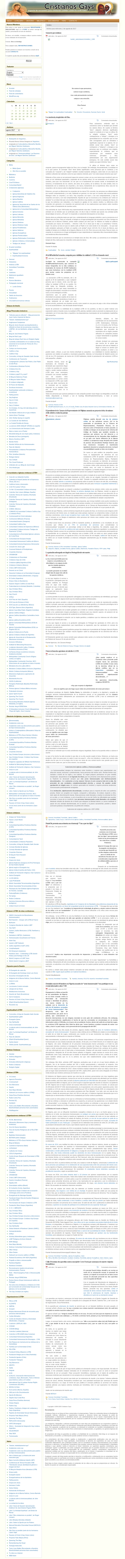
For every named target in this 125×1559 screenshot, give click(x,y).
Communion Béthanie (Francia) (19, 519)
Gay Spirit (12, 928)
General (50, 404)
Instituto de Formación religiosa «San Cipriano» (25, 767)
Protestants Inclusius (16, 691)
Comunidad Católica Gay (17, 524)
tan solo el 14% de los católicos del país (65, 529)
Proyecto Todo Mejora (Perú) (18, 1415)
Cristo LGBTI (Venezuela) (17, 568)
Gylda (11, 1368)
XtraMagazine (13, 1110)
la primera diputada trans (85, 491)
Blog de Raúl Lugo (15, 336)
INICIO (9, 21)
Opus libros (13, 1528)
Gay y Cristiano (14, 405)
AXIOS (11, 1132)
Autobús (74, 978)
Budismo (12, 177)
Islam (82, 1256)
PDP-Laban (102, 548)
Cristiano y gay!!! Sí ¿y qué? (18, 374)
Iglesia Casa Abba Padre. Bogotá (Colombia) (24, 610)
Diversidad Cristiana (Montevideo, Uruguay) (23, 576)
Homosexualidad (103, 819)
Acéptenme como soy (16, 723)
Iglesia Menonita (18, 217)
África (50, 1258)
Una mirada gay (14, 467)
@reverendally (14, 720)
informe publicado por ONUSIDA (85, 1080)
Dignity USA (13, 1183)
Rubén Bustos (95, 1399)
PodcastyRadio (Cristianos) (18, 893)
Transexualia (13, 1436)
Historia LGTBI (58, 404)
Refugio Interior (14, 457)
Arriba (114, 1407)
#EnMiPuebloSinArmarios (55, 406)
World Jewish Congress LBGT (19, 961)
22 (16, 116)
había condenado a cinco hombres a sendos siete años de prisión (80, 1200)
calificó (102, 535)
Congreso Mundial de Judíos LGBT (20, 925)
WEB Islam (12, 1556)
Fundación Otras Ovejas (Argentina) (21, 1205)
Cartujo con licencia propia (18, 348)
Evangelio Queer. (15, 1019)
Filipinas (57, 548)
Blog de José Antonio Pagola (18, 334)
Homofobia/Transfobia (90, 819)
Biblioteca (12, 174)
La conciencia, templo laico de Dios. (58, 117)
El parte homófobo (15, 247)
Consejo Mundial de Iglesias (18, 847)
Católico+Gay (13, 354)
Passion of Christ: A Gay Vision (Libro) (21, 803)
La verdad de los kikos (16, 1503)
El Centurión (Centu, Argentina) (19, 1188)
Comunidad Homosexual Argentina (20, 1337)
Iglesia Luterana (18, 214)
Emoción (79, 112)
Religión (73, 250)
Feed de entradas (15, 91)
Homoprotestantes (15, 1231)
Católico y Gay (14, 351)
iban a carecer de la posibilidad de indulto (91, 1231)
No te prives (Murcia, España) (19, 1390)
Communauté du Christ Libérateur (20, 516)
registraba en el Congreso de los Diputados (81, 904)
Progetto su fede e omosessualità (20, 1260)
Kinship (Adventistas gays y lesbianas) (22, 1236)
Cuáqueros (16, 191)
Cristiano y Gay (14, 371)
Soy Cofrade (13, 460)
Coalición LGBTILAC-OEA (17, 1323)
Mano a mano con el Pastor (18, 431)
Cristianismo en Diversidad (18, 557)
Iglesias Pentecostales (20, 235)
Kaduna (106, 1258)
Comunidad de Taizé (16, 839)
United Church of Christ (17, 906)
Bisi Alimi (54, 1258)
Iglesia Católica (82, 546)
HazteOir (92, 978)
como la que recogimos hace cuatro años (75, 515)
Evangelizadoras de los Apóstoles (20, 1477)
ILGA (10, 1373)
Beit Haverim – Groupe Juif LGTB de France (23, 920)
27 (35, 116)
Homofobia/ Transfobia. (70, 546)
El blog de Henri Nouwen (17, 855)
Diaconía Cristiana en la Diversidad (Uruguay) (24, 573)
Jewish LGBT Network (16, 943)
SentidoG (12, 1103)
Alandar (11, 1054)
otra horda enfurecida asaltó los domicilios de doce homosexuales (77, 1153)
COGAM (12, 1326)
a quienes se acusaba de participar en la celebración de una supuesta (80, 1205)
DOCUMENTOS (53, 21)
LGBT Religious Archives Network (20, 1239)
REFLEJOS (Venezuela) (17, 1421)
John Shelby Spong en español (19, 418)
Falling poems (13, 395)
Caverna (12, 180)
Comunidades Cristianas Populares (21, 842)
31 (23, 119)
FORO (64, 21)
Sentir (103, 112)
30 (20, 119)
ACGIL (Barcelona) (15, 1120)
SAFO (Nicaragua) (15, 1423)
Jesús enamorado (15, 1025)
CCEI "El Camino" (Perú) (17, 487)
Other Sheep (13, 1250)
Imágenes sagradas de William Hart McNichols (24, 762)
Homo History (13, 1488)
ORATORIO (30, 21)
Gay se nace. (13, 403)
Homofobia (83, 1258)
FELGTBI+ (12, 1349)
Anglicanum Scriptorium (17, 322)
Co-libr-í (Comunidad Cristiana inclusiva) (22, 489)
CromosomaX (13, 1082)
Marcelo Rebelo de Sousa (65, 646)
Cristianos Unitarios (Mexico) (18, 565)
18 (27, 114)
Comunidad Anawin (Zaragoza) (19, 521)
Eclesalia (12, 1059)
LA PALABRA (19, 21)
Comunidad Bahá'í (15, 185)
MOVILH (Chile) (14, 1387)
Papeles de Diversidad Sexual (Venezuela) (23, 1413)
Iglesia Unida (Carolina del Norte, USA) (22, 870)
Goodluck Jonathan (73, 1258)
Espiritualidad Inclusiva (20, 256)
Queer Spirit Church (15, 694)
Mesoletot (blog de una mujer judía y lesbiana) (24, 434)
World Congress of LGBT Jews (19, 958)
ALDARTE (12, 1304)
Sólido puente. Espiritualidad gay (20, 1045)
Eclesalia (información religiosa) (19, 1062)
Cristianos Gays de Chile (17, 560)
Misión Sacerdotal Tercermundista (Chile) (22, 886)
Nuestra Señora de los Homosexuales (21, 444)
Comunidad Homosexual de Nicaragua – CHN (24, 1339)
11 (27, 111)
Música (11, 278)
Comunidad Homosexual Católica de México (24, 541)
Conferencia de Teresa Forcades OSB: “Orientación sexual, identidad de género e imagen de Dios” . (23, 1465)
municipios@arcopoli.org (54, 398)
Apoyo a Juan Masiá (16, 820)
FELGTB (86, 978)
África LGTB (13, 1301)
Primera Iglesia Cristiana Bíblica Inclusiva (22, 688)
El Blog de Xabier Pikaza (17, 379)
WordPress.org (14, 96)
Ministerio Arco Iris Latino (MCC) (19, 666)
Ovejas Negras (14, 1403)
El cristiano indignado (16, 382)
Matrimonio (84, 548)
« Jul (6, 123)
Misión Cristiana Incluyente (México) (21, 671)
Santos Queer (13, 1042)
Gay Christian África (15, 589)
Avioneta (80, 978)
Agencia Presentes (15, 1079)
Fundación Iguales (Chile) (17, 1357)
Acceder (12, 88)
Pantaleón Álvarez (93, 548)
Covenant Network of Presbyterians (20, 549)
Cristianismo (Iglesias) (16, 188)
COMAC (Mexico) (15, 509)
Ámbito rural (78, 406)
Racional (93, 112)
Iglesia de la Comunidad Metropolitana (25, 209)
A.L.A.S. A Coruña (69, 406)
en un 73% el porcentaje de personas (81, 525)
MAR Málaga (13, 1242)
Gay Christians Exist (15, 1223)
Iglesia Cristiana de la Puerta (18, 632)
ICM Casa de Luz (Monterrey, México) (21, 605)
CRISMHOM (13, 554)
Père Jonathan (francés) (17, 454)
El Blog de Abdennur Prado (18, 377)
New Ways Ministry (15, 1090)
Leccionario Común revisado (18, 986)
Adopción (51, 548)
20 (35, 114)
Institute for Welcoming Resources (20, 645)
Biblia (11, 165)
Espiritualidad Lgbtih (16, 1017)
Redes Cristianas (15, 898)
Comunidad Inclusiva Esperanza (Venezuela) (24, 544)
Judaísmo (12, 272)
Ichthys (11, 597)
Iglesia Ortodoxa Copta (20, 225)
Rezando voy (13, 1005)
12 (31, 111)
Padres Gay (13, 1406)
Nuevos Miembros (15, 280)
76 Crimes (12, 1077)
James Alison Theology (16, 415)
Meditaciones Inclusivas (17, 991)
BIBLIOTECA (41, 21)
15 (16, 114)
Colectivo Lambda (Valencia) (18, 1331)
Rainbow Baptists (15, 1263)
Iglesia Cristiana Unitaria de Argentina (21, 635)
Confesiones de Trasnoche (18, 359)
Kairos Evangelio (14, 875)
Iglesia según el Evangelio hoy (19, 867)
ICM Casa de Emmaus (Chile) (19, 602)
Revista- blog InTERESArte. (18, 706)
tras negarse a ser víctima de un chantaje (70, 1191)
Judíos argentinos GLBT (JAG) (19, 946)
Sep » (11, 123)
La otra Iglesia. (14, 878)
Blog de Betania (14, 1143)
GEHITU (12, 1365)
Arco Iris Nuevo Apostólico (17, 1127)
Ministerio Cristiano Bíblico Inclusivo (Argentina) (25, 669)
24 (23, 116)
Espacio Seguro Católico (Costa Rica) (21, 584)
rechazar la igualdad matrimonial (105, 484)
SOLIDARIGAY (14, 1431)
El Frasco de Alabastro (16, 385)
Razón (99, 112)
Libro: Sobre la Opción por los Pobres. (21, 791)
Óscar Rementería (84, 1399)
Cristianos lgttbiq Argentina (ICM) (20, 562)
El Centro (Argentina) (16, 578)
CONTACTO (73, 21)
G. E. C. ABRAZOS (15, 1208)
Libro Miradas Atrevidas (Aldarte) (20, 1520)
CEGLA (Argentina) (15, 1153)
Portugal (76, 646)
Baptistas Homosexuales (17, 1135)
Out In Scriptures (14, 997)
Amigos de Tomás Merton (17, 817)
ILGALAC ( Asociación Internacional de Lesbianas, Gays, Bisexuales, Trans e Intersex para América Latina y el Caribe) (24, 1378)
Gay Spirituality (14, 1022)
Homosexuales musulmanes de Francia (22, 938)
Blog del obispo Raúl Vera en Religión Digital (24, 339)
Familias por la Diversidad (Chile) (20, 1347)
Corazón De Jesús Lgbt (17, 547)
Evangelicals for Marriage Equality (20, 1195)
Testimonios (13, 298)
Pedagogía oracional (16, 283)
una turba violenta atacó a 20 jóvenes (73, 1175)
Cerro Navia (52, 1399)
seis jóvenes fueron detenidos (104, 1183)
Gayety (11, 1087)
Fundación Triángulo (16, 1360)
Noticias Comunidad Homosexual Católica (23, 1247)
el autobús (51, 868)
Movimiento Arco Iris (15, 678)
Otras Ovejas (13, 1252)
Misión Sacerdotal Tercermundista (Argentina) (24, 883)
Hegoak (11, 1370)
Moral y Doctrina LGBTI (16, 439)
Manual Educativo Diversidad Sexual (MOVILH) (25, 1525)
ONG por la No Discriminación (19, 1392)
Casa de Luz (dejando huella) (19, 477)
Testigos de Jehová (19, 243)
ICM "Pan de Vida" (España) (18, 599)
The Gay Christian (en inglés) (18, 1291)
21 (12, 116)
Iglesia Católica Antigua (17, 613)
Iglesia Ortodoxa (18, 222)
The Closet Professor (16, 462)
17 (23, 114)
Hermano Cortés (14, 1485)
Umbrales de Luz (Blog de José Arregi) (22, 465)
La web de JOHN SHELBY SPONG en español (24, 426)
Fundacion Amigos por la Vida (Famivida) (22, 1354)
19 (31, 114)
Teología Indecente (15, 1546)
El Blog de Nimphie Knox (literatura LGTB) (23, 1469)
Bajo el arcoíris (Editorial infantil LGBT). (22, 1460)
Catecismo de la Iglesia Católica (74, 819)
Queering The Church (16, 696)
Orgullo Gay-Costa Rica (17, 1398)
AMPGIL (12, 1306)
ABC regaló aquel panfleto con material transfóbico (69, 972)
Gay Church (13, 594)
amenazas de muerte (67, 1306)
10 (23, 111)
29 (16, 119)
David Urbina (60, 1399)
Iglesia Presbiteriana (19, 228)
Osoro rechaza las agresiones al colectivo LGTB (62, 651)
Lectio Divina (17, 286)
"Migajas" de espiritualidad (56, 112)
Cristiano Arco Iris (15, 369)
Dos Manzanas (14, 1085)
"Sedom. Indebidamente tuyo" (19, 320)
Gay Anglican (13, 397)
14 (12, 114)
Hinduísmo (12, 262)
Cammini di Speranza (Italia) (18, 1146)
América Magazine (15, 1057)
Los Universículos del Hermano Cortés (22, 428)
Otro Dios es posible (19, 171)
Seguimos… (23, 139)
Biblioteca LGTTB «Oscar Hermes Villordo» (23, 735)
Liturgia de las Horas (16, 989)
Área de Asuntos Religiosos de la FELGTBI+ (23, 1130)
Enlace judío (13, 1472)
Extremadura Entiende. (105, 406)
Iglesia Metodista (18, 220)
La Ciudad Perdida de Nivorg (18, 423)
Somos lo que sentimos (53, 33)
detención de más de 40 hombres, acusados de (57, 1007)
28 (12, 119)
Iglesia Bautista (18, 199)
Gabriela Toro (69, 1399)
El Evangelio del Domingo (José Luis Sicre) (23, 973)
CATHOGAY (13, 1148)
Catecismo (99, 670)
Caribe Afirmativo (14, 1316)
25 (27, 116)
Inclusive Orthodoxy (15, 642)
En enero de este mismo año (85, 1238)
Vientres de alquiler (84, 646)
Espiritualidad (68, 112)
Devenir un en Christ (16, 570)
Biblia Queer (17, 168)
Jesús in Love (13, 770)
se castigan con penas (88, 1114)
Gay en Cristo (13, 400)
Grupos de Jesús (14, 860)
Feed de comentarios (16, 94)
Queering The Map (15, 1418)
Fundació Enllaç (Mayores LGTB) (20, 1352)
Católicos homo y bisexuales (18, 484)
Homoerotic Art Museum (17, 1490)
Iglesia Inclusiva (18, 212)
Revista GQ (13, 1100)
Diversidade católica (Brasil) (18, 1185)
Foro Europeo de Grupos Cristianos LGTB (23, 1203)
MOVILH (53, 1394)
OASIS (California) (15, 681)
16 (20, 114)
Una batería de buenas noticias (19, 301)
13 (35, 111)
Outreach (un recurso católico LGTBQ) (21, 1092)
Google (21, 77)
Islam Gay (12, 940)
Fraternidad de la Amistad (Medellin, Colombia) (24, 586)
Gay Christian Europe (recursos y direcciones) (24, 754)
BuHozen (12, 922)
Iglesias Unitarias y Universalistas (24, 241)
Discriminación (62, 1258)
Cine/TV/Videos (14, 182)
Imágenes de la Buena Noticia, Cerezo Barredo (24, 978)
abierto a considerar (65, 481)
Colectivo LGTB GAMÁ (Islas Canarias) (22, 1334)
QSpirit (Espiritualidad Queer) (19, 1002)
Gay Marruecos (14, 1362)
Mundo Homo (13, 442)
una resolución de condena (78, 1210)
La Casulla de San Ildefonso (18, 421)
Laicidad (67, 250)
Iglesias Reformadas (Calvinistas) (24, 238)
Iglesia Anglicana (18, 197)
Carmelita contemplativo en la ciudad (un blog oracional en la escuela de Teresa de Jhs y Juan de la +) (24, 344)
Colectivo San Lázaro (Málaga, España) (22, 492)
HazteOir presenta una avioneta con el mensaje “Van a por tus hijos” (69, 823)
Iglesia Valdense (18, 230)
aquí (70, 1390)
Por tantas (12, 896)
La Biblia (12, 984)
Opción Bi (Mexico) (15, 1395)
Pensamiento (86, 112)
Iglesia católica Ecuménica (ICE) (20, 620)
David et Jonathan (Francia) (18, 1180)
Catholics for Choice (15, 1151)
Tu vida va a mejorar (16, 1553)
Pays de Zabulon (14, 447)
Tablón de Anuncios (15, 295)
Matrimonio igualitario (16, 275)
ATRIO (11, 822)
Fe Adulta (12, 857)
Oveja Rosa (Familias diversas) (19, 1095)
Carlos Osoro (60, 819)
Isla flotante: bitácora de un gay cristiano (22, 413)
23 (20, 116)
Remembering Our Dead (17, 1543)
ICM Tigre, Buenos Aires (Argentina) (21, 607)
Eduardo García (93, 406)
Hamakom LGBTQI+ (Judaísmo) (19, 935)
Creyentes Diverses (15, 552)
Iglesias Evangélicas (74, 1256)
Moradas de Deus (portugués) (19, 436)
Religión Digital (14, 1067)
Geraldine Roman (65, 548)
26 (31, 116)
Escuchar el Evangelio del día (19, 976)
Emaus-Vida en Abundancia (18, 581)
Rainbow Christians (15, 1265)
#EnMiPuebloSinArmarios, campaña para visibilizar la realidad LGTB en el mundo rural (77, 255)
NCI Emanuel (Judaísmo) (17, 951)
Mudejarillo (12, 139)
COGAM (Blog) (14, 1329)
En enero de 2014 (52, 1144)
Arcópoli (85, 406)
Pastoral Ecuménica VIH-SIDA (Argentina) (23, 1257)
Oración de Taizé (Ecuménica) (19, 994)
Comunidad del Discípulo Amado (20, 539)
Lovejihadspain (14, 948)
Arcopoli (12, 1309)
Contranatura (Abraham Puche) (19, 366)
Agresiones (51, 819)
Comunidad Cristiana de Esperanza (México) (24, 527)
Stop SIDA (12, 1433)
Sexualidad (13, 293)
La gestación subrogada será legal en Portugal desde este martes (68, 552)
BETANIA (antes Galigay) (17, 1138)
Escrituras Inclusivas (16, 387)
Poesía (11, 290)
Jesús (62, 250)
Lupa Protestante (14, 881)
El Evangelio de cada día (17, 970)
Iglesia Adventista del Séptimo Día (24, 194)
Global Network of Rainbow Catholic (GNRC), (24, 1228)
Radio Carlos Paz (15, 1098)
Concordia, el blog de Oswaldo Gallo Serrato (24, 356)
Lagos (111, 1258)
